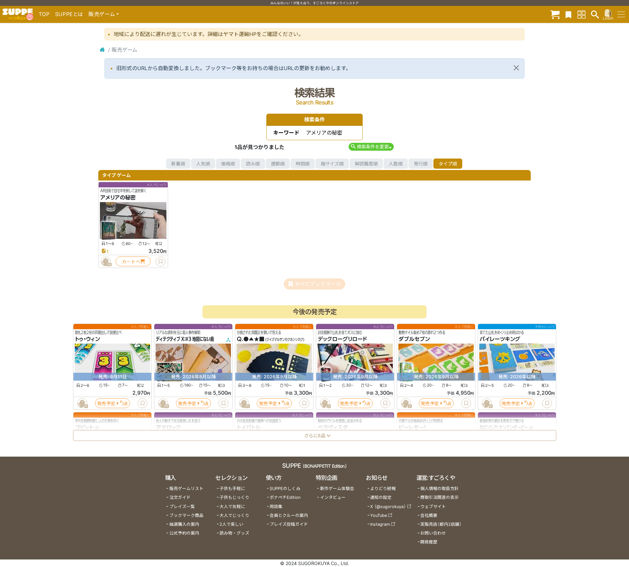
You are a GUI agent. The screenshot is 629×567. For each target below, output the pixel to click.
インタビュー (333, 497)
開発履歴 (428, 541)
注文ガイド (180, 497)
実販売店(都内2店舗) (441, 524)
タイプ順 (448, 163)
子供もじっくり (234, 497)
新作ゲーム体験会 (337, 488)
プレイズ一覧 (182, 506)
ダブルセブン (414, 339)
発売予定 (106, 403)
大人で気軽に (232, 506)
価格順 (228, 163)
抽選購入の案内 (184, 524)
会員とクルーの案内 (289, 515)
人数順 (396, 163)
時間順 (303, 163)
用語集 (276, 506)
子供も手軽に (232, 488)
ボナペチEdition (285, 497)
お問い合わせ (433, 533)
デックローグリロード (342, 339)
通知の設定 (380, 497)
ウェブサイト (433, 506)
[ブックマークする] (160, 261)
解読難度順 (366, 163)
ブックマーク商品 (186, 515)
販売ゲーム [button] (101, 14)
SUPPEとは (69, 14)
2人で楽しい (231, 524)
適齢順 (278, 163)
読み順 (253, 163)
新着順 (178, 163)
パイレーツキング (500, 339)
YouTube (378, 515)
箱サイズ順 (332, 163)
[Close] (516, 68)
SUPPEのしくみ (285, 488)
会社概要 (428, 515)
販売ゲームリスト (186, 488)
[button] (371, 146)
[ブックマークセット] (568, 14)
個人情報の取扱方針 (439, 488)
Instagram (380, 524)
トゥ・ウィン (87, 339)
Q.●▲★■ (250, 339)
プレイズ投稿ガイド (289, 524)
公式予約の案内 (184, 533)
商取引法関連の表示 (439, 497)
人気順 (203, 163)
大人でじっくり (234, 515)
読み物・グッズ (234, 533)
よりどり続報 (383, 488)
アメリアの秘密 (118, 197)
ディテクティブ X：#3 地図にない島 (185, 339)
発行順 (421, 163)
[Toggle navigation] (621, 14)
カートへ (131, 261)
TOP (44, 14)
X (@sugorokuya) (388, 506)
